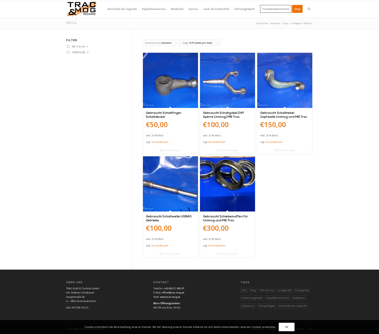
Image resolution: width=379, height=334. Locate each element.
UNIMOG (78, 52)
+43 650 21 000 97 (174, 288)
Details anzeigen (171, 150)
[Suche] (309, 9)
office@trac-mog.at (173, 292)
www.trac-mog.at (170, 297)
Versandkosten (159, 141)
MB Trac (78, 46)
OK (286, 327)
